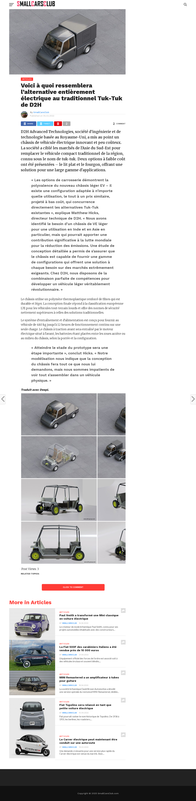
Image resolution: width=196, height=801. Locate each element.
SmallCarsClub (41, 112)
